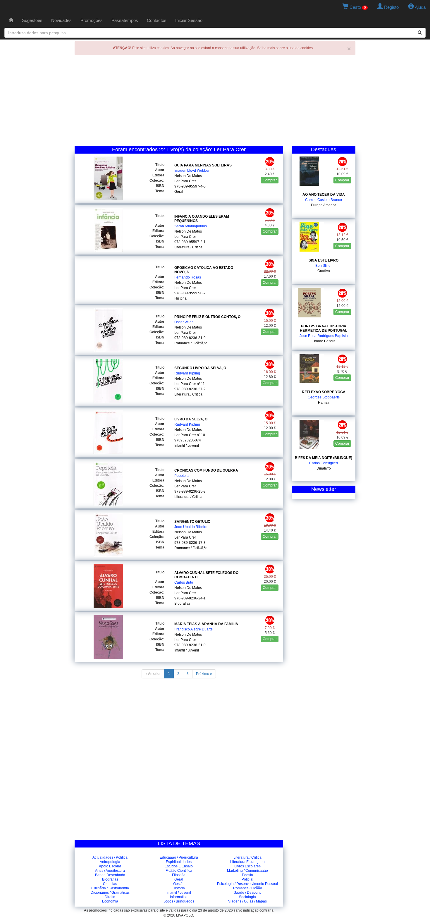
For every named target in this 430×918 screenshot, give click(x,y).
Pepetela (181, 476)
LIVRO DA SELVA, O (190, 419)
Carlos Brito (183, 582)
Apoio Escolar (110, 866)
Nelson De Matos (188, 176)
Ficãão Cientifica (179, 871)
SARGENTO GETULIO (192, 522)
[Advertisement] (215, 102)
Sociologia (247, 897)
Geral (178, 192)
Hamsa (323, 402)
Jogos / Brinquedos (179, 901)
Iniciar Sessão (188, 20)
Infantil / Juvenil (186, 445)
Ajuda (420, 7)
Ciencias (110, 884)
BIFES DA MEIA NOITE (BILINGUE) (323, 458)
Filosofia (178, 875)
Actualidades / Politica (110, 857)
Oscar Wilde (184, 322)
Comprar (270, 180)
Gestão (179, 884)
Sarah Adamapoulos (190, 226)
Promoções (91, 20)
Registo (391, 7)
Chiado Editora (324, 341)
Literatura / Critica (188, 247)
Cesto (357, 7)
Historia (180, 298)
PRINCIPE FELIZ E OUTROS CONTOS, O (207, 317)
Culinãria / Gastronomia (110, 888)
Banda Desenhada (110, 875)
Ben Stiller (323, 266)
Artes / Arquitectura (110, 871)
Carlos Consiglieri (323, 463)
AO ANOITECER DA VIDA (323, 194)
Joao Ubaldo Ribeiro (190, 527)
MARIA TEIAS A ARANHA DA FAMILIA (206, 624)
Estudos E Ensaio (179, 866)
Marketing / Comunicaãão (247, 871)
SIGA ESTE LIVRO (323, 260)
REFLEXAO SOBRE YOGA (323, 392)
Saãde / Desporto (248, 893)
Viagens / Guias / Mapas (247, 901)
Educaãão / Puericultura (179, 857)
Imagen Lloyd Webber (191, 171)
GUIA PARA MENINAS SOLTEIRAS (203, 165)
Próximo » (204, 674)
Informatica (179, 897)
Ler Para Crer (185, 181)
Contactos (156, 20)
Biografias (182, 603)
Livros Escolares (247, 866)
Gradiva (323, 271)
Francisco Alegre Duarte (193, 629)
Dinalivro (324, 468)
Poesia (247, 875)
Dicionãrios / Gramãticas (110, 893)
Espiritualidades (179, 862)
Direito (110, 897)
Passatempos (124, 20)
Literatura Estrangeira (247, 862)
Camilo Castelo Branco (323, 200)
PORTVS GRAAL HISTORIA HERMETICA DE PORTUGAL (323, 328)
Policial (247, 879)
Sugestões (32, 20)
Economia (110, 901)
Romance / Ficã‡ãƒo (190, 343)
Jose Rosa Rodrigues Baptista (324, 336)
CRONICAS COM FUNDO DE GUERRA (206, 470)
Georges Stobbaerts (324, 397)
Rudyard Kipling (187, 373)
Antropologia (110, 862)
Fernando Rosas (187, 277)
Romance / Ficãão (247, 888)
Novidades (61, 20)
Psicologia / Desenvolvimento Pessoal (247, 884)
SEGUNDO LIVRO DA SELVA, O (200, 368)
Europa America (323, 205)
